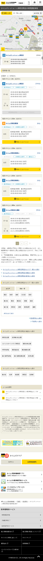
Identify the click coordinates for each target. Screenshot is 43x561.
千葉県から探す (37, 321)
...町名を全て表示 (8, 313)
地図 (7, 13)
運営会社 (3, 543)
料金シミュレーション (22, 142)
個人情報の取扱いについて (31, 531)
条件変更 (37, 13)
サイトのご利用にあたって (9, 537)
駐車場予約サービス (8, 526)
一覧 (18, 13)
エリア (8, 288)
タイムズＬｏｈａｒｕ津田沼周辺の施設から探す (19, 273)
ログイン (11, 462)
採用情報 (25, 543)
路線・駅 (22, 288)
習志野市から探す (36, 318)
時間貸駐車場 (6, 515)
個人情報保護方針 (6, 531)
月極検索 (20, 3)
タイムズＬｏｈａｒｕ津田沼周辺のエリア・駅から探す (21, 269)
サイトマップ (27, 537)
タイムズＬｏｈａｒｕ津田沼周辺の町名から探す (19, 276)
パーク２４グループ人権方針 (10, 549)
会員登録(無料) (31, 462)
